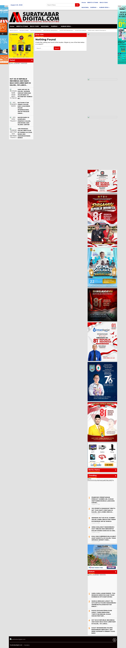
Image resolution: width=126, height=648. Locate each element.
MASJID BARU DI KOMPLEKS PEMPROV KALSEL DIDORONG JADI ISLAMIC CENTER (24, 121)
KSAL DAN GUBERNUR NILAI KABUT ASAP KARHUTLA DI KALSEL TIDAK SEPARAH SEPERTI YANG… (104, 538)
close (6, 6)
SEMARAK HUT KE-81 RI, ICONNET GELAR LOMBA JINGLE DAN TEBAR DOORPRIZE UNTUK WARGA (104, 519)
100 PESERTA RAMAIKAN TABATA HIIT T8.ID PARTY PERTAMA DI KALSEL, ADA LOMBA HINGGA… (103, 510)
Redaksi (26, 645)
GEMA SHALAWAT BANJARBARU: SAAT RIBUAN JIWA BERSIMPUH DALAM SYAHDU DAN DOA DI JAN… (104, 528)
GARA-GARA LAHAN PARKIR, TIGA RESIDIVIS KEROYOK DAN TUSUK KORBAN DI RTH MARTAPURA (103, 595)
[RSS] (114, 640)
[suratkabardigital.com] (34, 17)
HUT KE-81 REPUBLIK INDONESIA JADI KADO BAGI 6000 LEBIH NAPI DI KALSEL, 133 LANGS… (20, 82)
